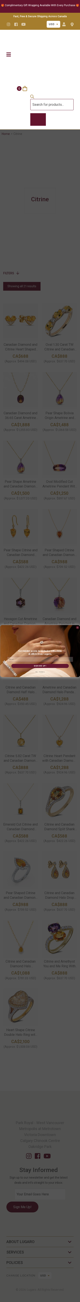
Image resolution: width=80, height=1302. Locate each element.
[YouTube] (23, 24)
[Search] (38, 119)
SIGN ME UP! (40, 666)
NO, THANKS (40, 672)
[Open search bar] (32, 97)
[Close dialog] (77, 627)
